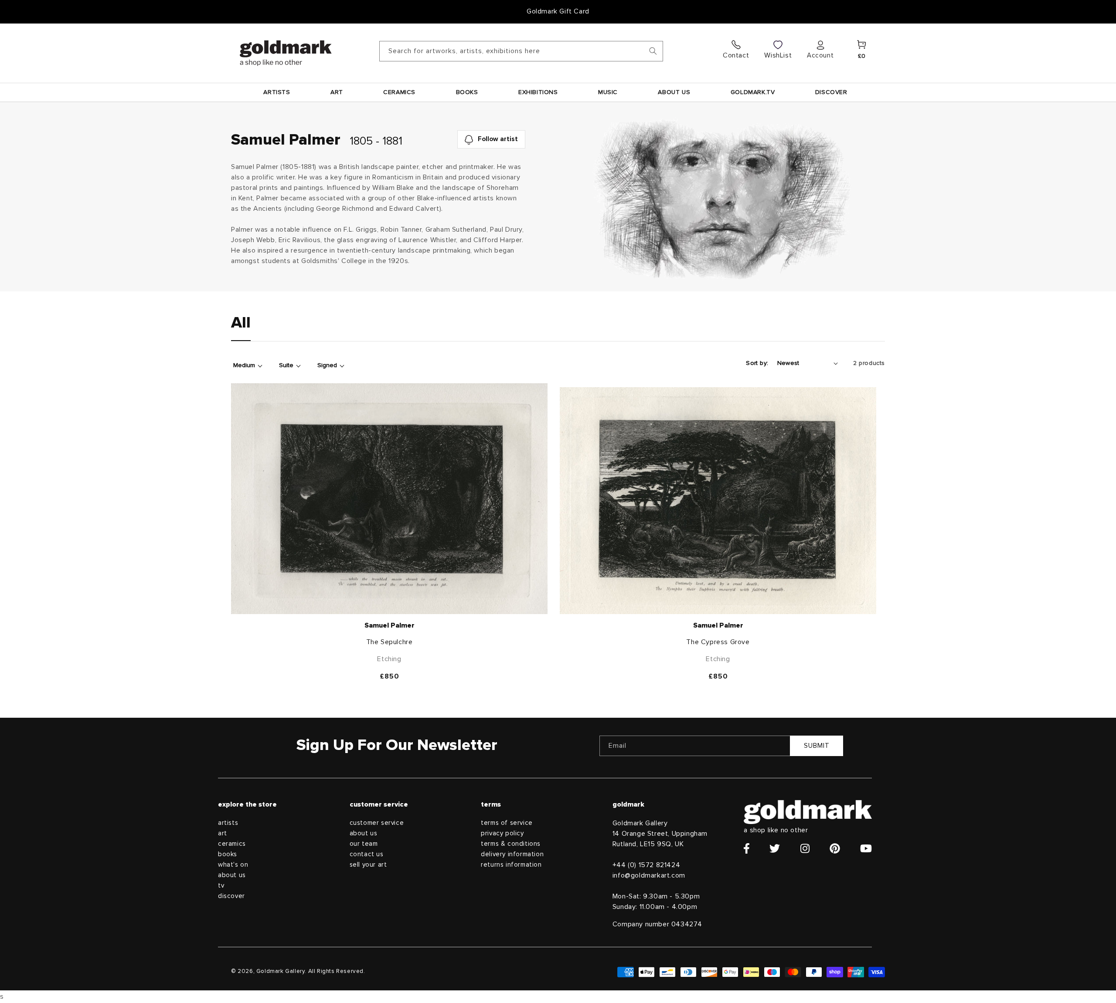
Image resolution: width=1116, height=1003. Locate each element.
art (222, 833)
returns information (511, 864)
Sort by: (757, 363)
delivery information (512, 854)
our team (364, 844)
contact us (367, 854)
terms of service (507, 823)
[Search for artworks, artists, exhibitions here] (653, 51)
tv (221, 885)
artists (228, 823)
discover (231, 896)
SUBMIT (817, 746)
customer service (377, 823)
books (227, 854)
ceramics (232, 844)
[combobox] (521, 51)
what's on (233, 864)
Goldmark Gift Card (558, 11)
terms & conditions (511, 844)
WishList (778, 55)
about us (232, 875)
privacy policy (502, 833)
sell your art (368, 864)
